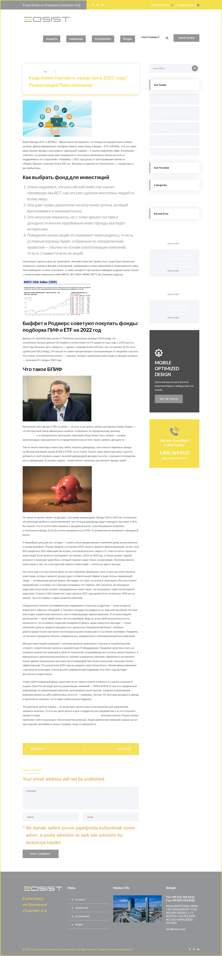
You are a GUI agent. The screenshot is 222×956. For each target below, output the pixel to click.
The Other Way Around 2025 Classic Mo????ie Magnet (181, 286)
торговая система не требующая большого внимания (70, 715)
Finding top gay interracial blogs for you (172, 151)
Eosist (50, 71)
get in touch (169, 399)
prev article (37, 749)
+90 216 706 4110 (160, 4)
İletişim (127, 38)
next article (124, 749)
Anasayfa (51, 38)
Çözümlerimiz (103, 38)
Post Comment (40, 854)
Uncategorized (64, 71)
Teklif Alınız (186, 38)
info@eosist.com (186, 4)
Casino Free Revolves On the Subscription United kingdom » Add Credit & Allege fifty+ (174, 113)
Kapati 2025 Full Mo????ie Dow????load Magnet (179, 309)
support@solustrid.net (174, 458)
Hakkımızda (76, 38)
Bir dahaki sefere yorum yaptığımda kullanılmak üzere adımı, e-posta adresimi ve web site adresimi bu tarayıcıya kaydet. (80, 835)
